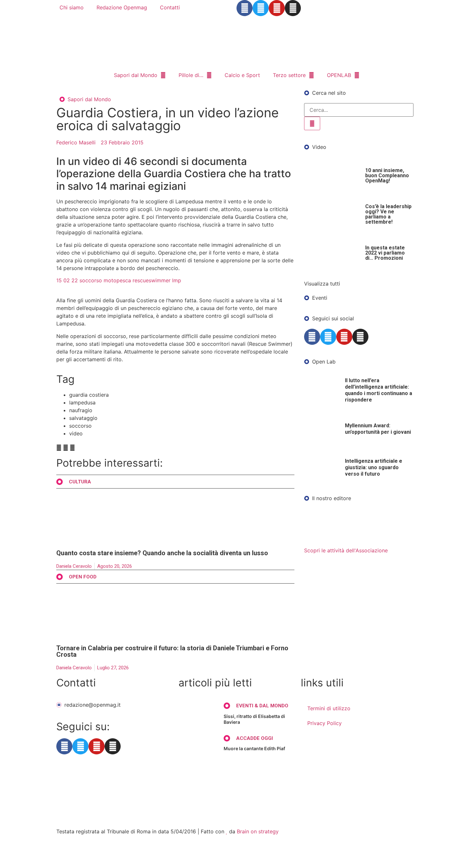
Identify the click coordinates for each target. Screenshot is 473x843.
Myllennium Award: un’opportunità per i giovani (378, 428)
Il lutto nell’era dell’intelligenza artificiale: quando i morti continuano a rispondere (378, 390)
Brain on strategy (258, 831)
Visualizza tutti (322, 283)
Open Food (83, 577)
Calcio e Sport (242, 75)
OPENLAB (339, 75)
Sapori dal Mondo (135, 75)
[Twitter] (261, 8)
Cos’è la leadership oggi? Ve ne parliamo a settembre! (388, 214)
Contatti (170, 7)
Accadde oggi (254, 738)
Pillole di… (191, 75)
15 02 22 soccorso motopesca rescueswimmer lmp (118, 280)
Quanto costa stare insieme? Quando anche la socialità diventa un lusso (162, 553)
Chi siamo (72, 7)
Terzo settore (289, 75)
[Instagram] (293, 8)
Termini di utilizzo (328, 708)
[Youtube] (277, 8)
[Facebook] (244, 8)
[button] (58, 447)
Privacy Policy (324, 723)
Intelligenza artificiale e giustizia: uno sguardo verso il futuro (373, 467)
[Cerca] (312, 123)
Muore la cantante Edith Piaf (254, 748)
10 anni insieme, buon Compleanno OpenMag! (387, 175)
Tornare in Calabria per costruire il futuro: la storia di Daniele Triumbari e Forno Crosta (172, 651)
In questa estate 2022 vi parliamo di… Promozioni (385, 253)
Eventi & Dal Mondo (262, 706)
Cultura (80, 482)
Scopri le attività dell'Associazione (346, 550)
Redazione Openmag (122, 7)
